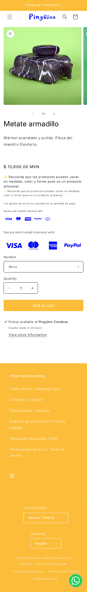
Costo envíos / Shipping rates (35, 389)
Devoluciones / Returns (29, 410)
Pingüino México (41, 558)
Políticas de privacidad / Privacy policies (37, 424)
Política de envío (46, 578)
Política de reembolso (28, 571)
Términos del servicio (64, 571)
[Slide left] (33, 113)
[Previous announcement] (9, 5)
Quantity (10, 278)
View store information (27, 335)
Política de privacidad (51, 564)
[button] (9, 17)
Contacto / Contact (26, 400)
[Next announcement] (78, 5)
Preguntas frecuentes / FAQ (34, 438)
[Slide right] (54, 113)
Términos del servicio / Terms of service (37, 452)
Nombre (10, 257)
